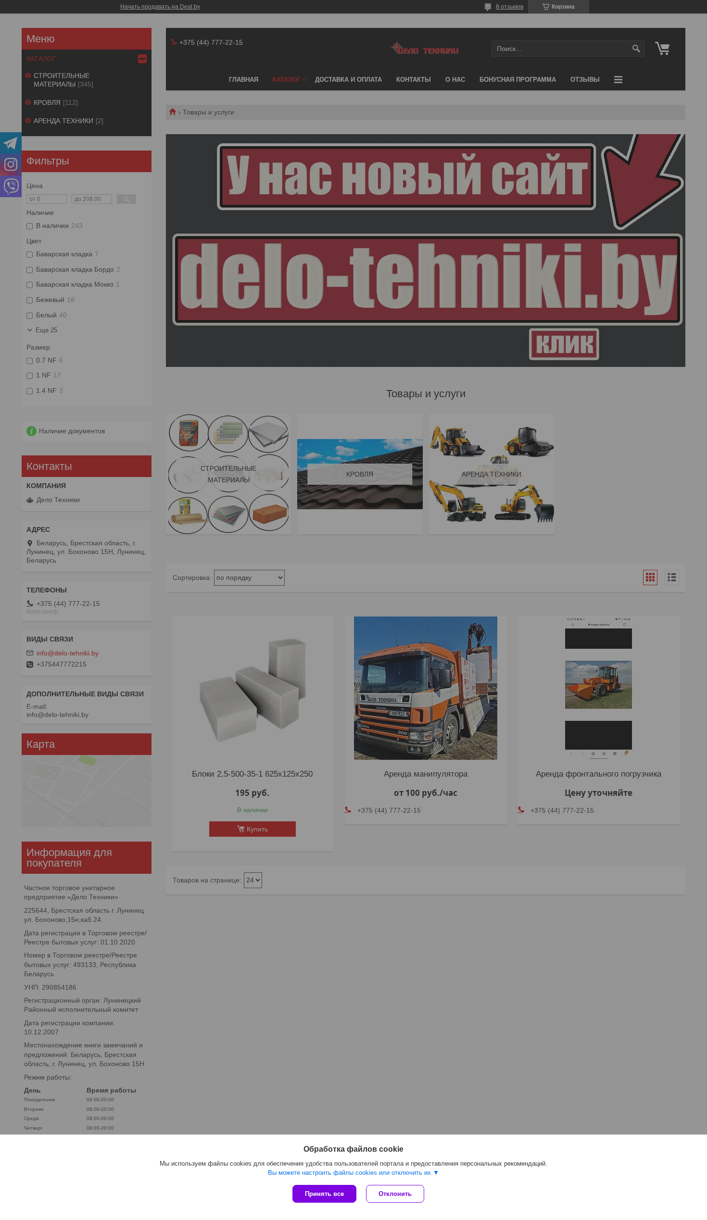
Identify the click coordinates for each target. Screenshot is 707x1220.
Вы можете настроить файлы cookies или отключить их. (350, 1172)
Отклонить (395, 1193)
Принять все (324, 1193)
